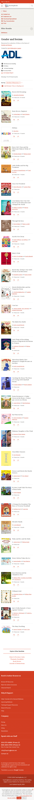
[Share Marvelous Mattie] (18, 371)
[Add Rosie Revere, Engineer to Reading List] (14, 119)
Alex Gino (16, 131)
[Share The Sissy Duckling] (18, 635)
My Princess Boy (17, 415)
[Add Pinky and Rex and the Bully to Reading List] (14, 547)
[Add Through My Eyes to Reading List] (14, 229)
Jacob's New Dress (18, 236)
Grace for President (18, 184)
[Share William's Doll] (18, 601)
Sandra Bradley (17, 561)
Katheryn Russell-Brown (19, 170)
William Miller (17, 578)
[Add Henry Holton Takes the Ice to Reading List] (14, 566)
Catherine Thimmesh (19, 346)
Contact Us (4, 754)
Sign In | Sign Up (5, 1)
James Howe (17, 476)
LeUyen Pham (27, 187)
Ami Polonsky (17, 455)
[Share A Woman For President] (18, 514)
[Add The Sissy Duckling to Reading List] (14, 635)
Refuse (24, 798)
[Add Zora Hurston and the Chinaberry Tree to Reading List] (14, 585)
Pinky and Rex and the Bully (21, 539)
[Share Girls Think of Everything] (18, 353)
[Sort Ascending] (21, 83)
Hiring (3, 728)
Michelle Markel (17, 154)
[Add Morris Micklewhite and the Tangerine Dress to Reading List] (14, 299)
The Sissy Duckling (18, 626)
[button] (2, 5)
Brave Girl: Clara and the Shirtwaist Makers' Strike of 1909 (21, 149)
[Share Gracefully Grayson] (18, 460)
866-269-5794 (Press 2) (10, 745)
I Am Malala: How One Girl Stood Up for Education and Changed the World (21, 202)
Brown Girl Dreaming (19, 92)
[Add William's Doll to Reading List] (14, 601)
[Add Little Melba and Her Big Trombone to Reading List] (14, 177)
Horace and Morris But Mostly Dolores (22, 472)
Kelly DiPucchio (17, 187)
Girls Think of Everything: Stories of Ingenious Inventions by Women (22, 341)
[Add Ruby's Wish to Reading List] (14, 261)
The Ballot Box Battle (19, 322)
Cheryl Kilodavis (18, 418)
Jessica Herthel (17, 308)
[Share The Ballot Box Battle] (18, 330)
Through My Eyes (18, 221)
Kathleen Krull (17, 509)
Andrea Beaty (17, 114)
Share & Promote (6, 708)
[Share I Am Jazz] (18, 315)
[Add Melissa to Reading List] (14, 136)
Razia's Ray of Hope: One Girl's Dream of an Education (22, 270)
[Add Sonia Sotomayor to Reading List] (14, 408)
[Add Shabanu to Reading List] (14, 439)
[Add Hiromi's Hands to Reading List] (14, 530)
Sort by (3, 83)
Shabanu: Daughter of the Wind (22, 431)
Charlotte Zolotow (18, 594)
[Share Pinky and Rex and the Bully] (18, 547)
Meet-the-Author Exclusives (9, 685)
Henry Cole (27, 629)
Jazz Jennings (25, 308)
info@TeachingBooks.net (9, 750)
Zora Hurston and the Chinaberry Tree (19, 574)
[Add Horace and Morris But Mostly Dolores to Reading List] (14, 481)
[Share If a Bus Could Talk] (18, 498)
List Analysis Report (8, 73)
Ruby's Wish (16, 253)
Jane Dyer (25, 509)
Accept (19, 798)
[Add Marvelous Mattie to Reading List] (14, 371)
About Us (3, 725)
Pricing (3, 722)
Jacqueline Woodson (19, 95)
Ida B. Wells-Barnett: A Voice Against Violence (21, 609)
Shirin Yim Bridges (18, 256)
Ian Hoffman (25, 239)
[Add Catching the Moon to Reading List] (14, 390)
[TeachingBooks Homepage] (11, 5)
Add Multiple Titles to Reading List (14, 86)
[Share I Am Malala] (18, 214)
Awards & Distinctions (17, 663)
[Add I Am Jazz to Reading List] (14, 315)
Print (4, 23)
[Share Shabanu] (18, 439)
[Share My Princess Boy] (18, 425)
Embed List (6, 14)
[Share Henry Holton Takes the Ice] (18, 566)
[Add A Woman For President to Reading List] (14, 514)
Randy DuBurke (28, 384)
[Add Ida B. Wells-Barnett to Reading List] (14, 620)
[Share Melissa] (18, 136)
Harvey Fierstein (18, 629)
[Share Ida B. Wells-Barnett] (18, 620)
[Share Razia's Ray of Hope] (18, 280)
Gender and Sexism (6, 45)
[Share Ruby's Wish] (18, 261)
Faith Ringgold (17, 492)
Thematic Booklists (17, 659)
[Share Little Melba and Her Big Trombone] (18, 177)
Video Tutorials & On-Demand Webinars (12, 699)
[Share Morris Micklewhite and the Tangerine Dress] (18, 299)
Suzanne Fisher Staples (19, 434)
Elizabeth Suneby (18, 274)
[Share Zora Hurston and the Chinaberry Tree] (18, 585)
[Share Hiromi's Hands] (18, 530)
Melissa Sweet (27, 154)
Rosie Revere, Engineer (19, 111)
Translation (4, 770)
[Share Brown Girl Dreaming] (18, 100)
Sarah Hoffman (17, 239)
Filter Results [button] (6, 28)
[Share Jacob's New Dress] (18, 247)
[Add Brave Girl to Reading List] (14, 159)
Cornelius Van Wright (26, 578)
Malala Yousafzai (18, 207)
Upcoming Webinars (6, 702)
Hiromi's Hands (17, 522)
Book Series (17, 661)
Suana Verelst (28, 274)
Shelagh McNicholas (17, 310)
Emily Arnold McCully (19, 325)
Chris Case (14, 241)
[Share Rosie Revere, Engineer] (18, 119)
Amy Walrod (25, 476)
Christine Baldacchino (19, 292)
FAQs (2, 711)
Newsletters (4, 731)
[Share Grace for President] (18, 192)
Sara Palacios (26, 561)
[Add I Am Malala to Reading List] (14, 214)
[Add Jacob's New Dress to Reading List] (14, 247)
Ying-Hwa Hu (17, 579)
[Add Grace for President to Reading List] (14, 192)
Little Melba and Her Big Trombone (20, 166)
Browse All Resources (7, 682)
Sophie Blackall (29, 256)
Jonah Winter (17, 403)
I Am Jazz (15, 305)
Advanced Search (6, 688)
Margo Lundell (26, 224)
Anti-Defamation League (14, 48)
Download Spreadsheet (10, 19)
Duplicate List (7, 16)
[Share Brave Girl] (18, 159)
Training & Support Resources (9, 705)
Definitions (4, 32)
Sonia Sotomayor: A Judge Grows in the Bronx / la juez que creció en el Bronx (21, 398)
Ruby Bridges (17, 224)
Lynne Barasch (17, 525)
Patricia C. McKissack (19, 613)
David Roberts (26, 114)
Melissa (14, 128)
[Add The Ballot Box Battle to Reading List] (14, 330)
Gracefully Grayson (18, 452)
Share (4, 11)
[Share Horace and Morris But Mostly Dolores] (18, 481)
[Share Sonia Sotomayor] (18, 408)
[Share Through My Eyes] (18, 229)
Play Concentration (8, 21)
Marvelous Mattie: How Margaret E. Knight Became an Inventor (22, 361)
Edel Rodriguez (26, 403)
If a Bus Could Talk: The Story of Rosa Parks (22, 488)
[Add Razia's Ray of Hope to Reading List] (14, 280)
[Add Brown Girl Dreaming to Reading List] (14, 100)
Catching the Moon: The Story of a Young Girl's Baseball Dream (22, 379)
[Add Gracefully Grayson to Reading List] (14, 460)
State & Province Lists (17, 657)
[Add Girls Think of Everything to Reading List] (14, 353)
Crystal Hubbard (18, 384)
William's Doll (16, 591)
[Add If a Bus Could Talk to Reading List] (14, 498)
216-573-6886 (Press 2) (10, 742)
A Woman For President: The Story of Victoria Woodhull (21, 505)
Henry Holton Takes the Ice (21, 558)
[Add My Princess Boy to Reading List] (14, 425)
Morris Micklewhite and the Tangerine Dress (21, 288)
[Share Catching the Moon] (18, 390)
